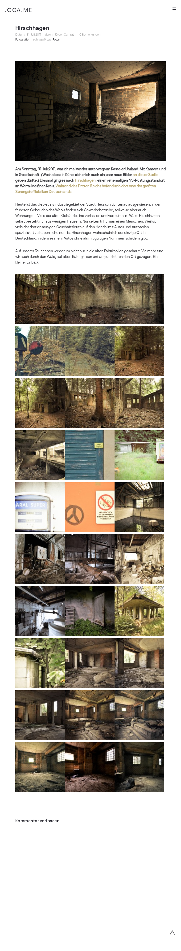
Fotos (56, 39)
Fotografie (22, 39)
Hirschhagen (85, 180)
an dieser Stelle (145, 174)
